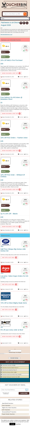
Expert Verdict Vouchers (8, 414)
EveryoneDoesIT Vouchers (9, 412)
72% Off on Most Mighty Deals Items (14, 303)
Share (27, 76)
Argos (2, 273)
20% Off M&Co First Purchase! (12, 60)
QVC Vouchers (6, 409)
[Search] (25, 14)
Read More (18, 424)
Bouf (2, 327)
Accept (12, 424)
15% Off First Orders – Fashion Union (14, 138)
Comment (21, 76)
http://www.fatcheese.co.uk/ (6, 34)
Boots (2, 246)
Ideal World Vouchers (7, 403)
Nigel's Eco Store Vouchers (9, 407)
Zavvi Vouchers (6, 405)
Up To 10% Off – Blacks (9, 214)
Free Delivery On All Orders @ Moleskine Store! (11, 98)
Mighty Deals (3, 300)
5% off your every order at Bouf (12, 330)
